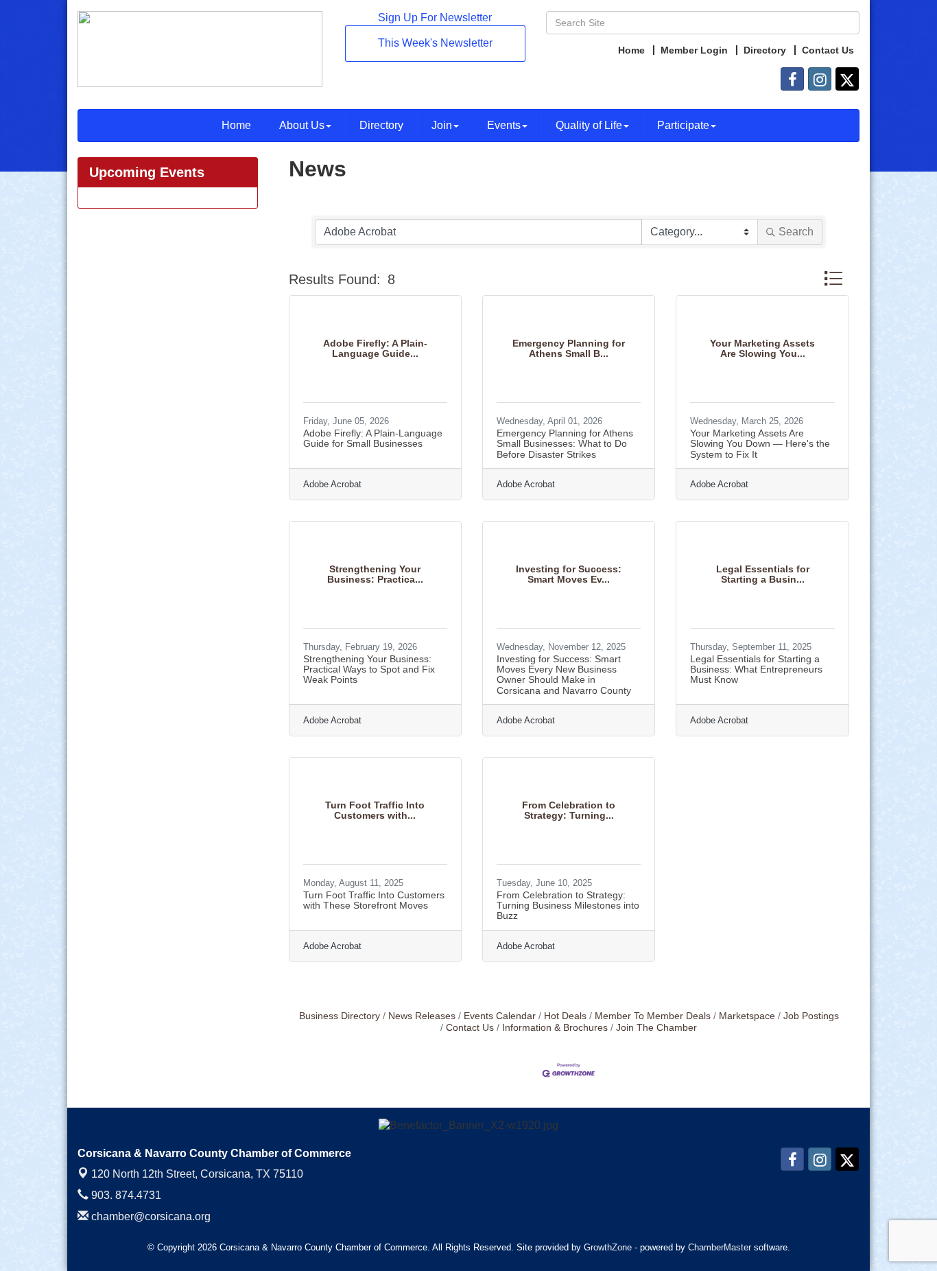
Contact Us (470, 1028)
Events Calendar (500, 1016)
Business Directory (339, 1016)
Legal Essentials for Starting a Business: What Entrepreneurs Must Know (756, 669)
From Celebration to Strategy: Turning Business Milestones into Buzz (568, 905)
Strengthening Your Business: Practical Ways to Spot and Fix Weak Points (369, 669)
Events (504, 125)
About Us (301, 125)
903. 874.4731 (124, 1195)
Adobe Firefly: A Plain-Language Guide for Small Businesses (372, 438)
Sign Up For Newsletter (435, 17)
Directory (381, 125)
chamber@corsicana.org (149, 1216)
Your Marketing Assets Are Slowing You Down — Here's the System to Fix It (760, 444)
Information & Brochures (555, 1028)
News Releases (421, 1016)
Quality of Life (589, 125)
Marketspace (747, 1016)
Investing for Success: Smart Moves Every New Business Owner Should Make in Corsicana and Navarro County (564, 674)
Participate (683, 125)
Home (236, 125)
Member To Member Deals (653, 1016)
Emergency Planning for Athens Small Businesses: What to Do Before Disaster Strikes (565, 444)
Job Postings (811, 1016)
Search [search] (796, 231)
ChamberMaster (719, 1247)
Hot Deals (565, 1016)
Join (441, 125)
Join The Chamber (656, 1028)
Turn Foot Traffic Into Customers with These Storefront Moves (373, 900)
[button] (833, 278)
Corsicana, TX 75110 (197, 1174)
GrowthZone (608, 1247)
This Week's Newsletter (435, 43)
